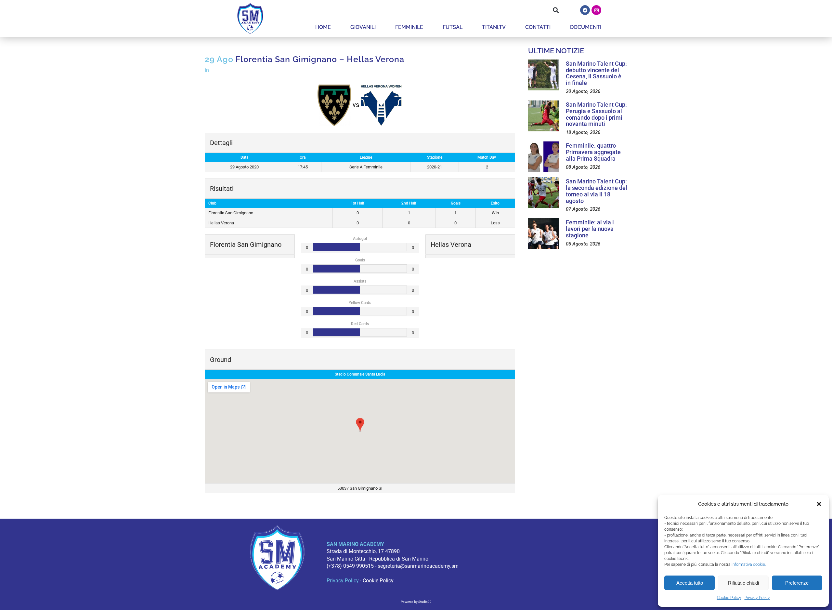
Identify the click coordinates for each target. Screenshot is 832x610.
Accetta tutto (689, 583)
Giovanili (363, 27)
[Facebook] (585, 10)
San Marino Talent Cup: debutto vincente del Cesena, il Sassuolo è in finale (596, 73)
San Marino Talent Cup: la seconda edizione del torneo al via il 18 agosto (596, 191)
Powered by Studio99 (416, 601)
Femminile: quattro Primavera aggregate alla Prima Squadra (593, 152)
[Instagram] (596, 10)
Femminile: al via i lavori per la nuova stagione (590, 229)
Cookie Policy (729, 597)
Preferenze (797, 583)
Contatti (538, 27)
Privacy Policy (757, 597)
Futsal (452, 27)
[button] (819, 504)
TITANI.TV (494, 27)
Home (323, 27)
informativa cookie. (749, 564)
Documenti (585, 27)
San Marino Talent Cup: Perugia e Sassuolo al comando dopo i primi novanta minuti (596, 114)
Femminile (409, 27)
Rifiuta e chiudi (743, 583)
